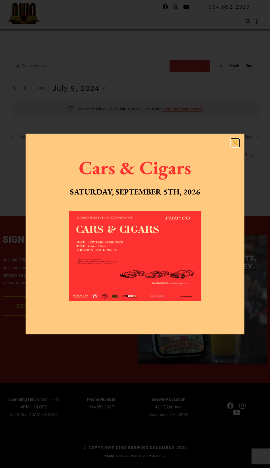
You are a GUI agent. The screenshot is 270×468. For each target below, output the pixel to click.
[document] (135, 234)
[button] (235, 143)
